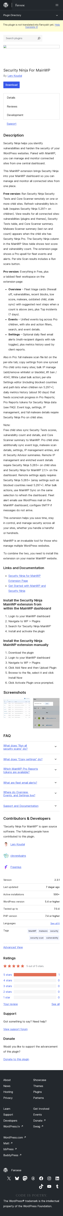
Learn (6, 1108)
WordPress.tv (13, 1126)
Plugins (37, 1091)
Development (15, 115)
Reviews (12, 106)
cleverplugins (18, 855)
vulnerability (52, 938)
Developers (10, 1120)
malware (43, 931)
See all (56, 1004)
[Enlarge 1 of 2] (25, 702)
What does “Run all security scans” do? (15, 747)
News (6, 1086)
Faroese (16, 1170)
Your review (10, 1004)
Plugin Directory (12, 15)
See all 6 (55, 923)
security (54, 931)
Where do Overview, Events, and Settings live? (19, 794)
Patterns (38, 1098)
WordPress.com (14, 1137)
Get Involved (41, 1108)
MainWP (32, 931)
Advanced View (13, 947)
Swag (38, 1126)
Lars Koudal (15, 75)
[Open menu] (57, 5)
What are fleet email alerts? (20, 782)
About (7, 1080)
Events (37, 1114)
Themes (38, 1086)
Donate (39, 1120)
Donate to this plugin (16, 1059)
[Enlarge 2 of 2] (55, 702)
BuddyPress (12, 1155)
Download (11, 84)
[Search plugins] (39, 38)
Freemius (15, 867)
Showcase (39, 1080)
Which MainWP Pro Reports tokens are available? (20, 770)
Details (11, 97)
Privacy (8, 1098)
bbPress (10, 1149)
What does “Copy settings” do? (23, 759)
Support (11, 123)
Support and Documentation (20, 806)
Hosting (8, 1091)
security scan (37, 938)
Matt (8, 1143)
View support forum (15, 1029)
